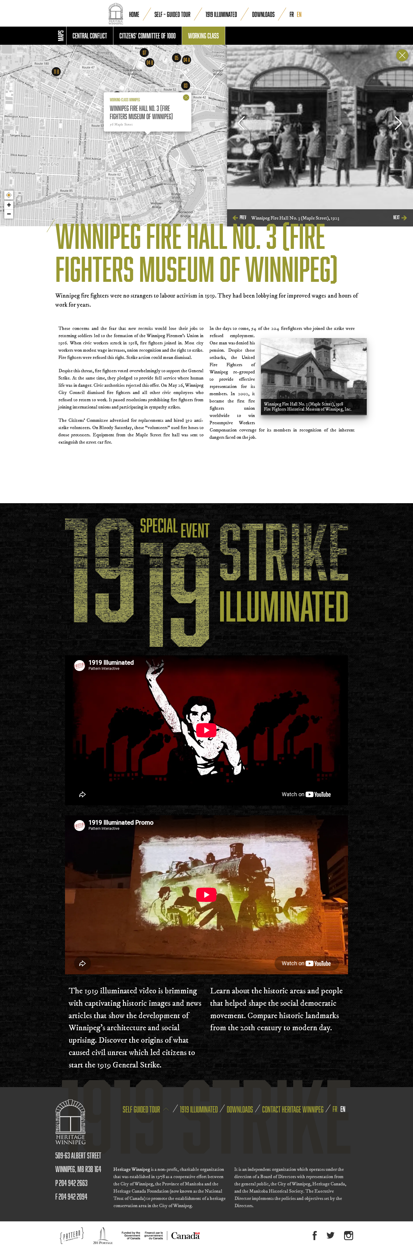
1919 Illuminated (221, 14)
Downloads (263, 14)
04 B (150, 63)
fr (292, 14)
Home (134, 14)
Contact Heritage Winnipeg (293, 1109)
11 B (56, 72)
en (299, 14)
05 (176, 58)
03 (185, 86)
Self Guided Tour (142, 1109)
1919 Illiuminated (199, 1109)
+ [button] (9, 205)
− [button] (9, 214)
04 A (187, 60)
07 (144, 53)
